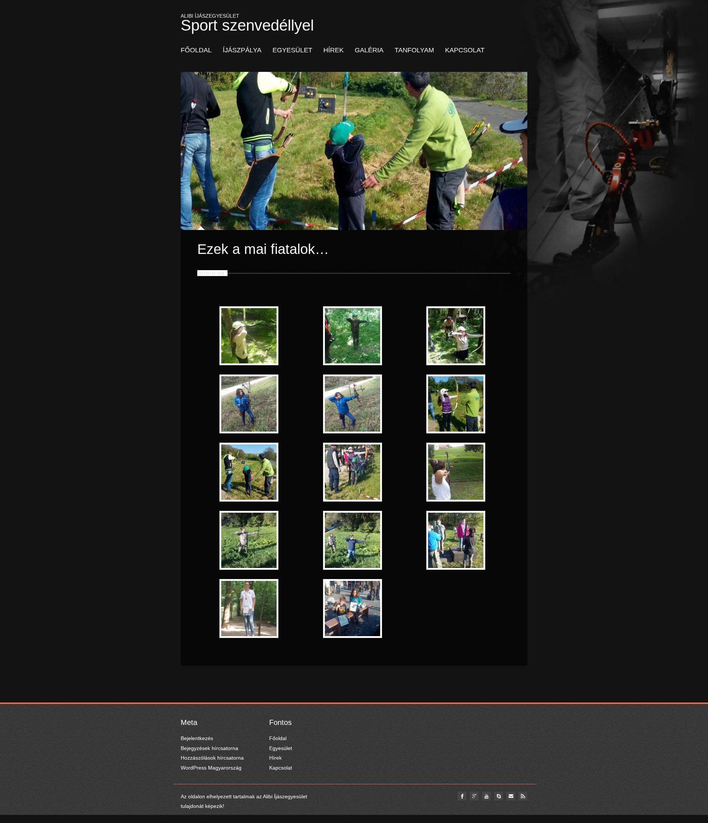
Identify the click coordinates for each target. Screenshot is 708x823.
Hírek (333, 50)
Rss (522, 796)
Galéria (369, 50)
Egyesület (292, 50)
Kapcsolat (465, 50)
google (474, 796)
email (510, 796)
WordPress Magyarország (211, 768)
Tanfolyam (414, 50)
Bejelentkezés (197, 738)
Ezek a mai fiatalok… (263, 249)
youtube (486, 796)
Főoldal (196, 50)
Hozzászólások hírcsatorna (212, 758)
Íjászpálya (242, 50)
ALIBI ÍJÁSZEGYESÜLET (247, 21)
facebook (462, 796)
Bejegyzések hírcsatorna (209, 748)
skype (498, 796)
